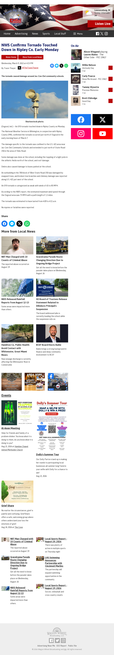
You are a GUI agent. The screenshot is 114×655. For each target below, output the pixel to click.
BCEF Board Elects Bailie (48, 345)
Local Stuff (60, 33)
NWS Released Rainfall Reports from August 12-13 (15, 301)
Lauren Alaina (91, 54)
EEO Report (61, 646)
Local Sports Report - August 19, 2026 (56, 586)
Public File (72, 646)
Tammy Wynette (90, 87)
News (35, 33)
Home (7, 33)
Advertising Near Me (46, 646)
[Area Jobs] (35, 382)
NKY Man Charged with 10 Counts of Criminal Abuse (14, 258)
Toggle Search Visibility (111, 34)
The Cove (19, 527)
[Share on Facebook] (52, 66)
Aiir (65, 649)
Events (6, 395)
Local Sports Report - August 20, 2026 (56, 540)
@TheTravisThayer (30, 68)
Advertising (21, 33)
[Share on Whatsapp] (66, 66)
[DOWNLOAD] (110, 68)
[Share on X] (61, 66)
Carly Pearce (88, 76)
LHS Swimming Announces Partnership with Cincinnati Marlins (54, 561)
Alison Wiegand (92, 51)
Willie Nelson (89, 65)
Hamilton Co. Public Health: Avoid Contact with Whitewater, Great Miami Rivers (15, 350)
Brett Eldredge (89, 98)
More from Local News (32, 57)
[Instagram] (106, 33)
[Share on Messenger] (57, 66)
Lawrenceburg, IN (102, 10)
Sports (46, 33)
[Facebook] (97, 33)
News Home (11, 57)
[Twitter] (57, 640)
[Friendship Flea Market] (11, 382)
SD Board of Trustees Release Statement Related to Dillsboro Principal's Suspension (51, 304)
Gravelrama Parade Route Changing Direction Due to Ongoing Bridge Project (49, 260)
